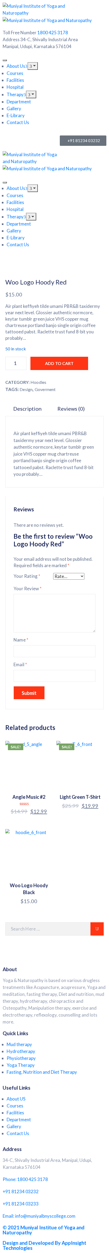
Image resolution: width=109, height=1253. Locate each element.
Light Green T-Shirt (80, 797)
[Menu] (33, 66)
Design (26, 389)
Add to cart (59, 363)
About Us (16, 66)
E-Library (16, 115)
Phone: (25, 1179)
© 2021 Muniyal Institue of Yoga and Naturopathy (43, 1229)
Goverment (45, 389)
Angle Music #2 (28, 797)
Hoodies (38, 382)
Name (20, 640)
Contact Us (18, 122)
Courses (15, 73)
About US (16, 1099)
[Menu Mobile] (5, 60)
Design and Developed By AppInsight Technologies (44, 1245)
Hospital (15, 87)
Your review (27, 588)
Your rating (26, 576)
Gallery (14, 108)
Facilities (15, 80)
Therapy (15, 94)
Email (20, 664)
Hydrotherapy (21, 1051)
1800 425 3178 (52, 32)
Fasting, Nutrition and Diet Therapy (42, 1072)
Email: (39, 1216)
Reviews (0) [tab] (71, 408)
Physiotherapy (21, 1058)
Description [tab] (27, 408)
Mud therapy (19, 1044)
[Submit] (97, 929)
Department (19, 101)
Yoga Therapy (21, 1065)
